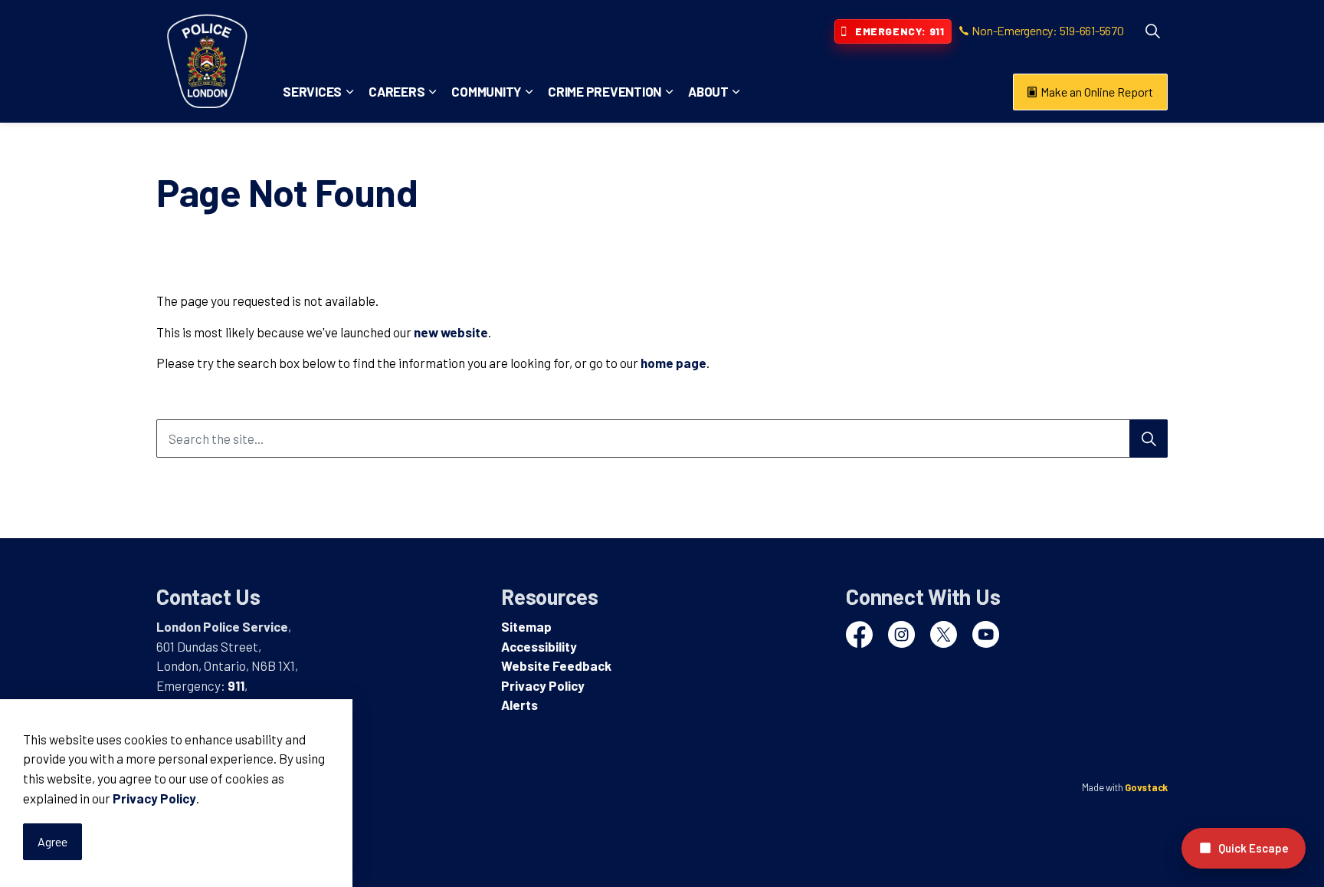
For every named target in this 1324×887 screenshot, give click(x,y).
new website (451, 332)
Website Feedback (556, 665)
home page (673, 362)
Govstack (1146, 787)
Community (486, 91)
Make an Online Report (1097, 91)
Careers (396, 91)
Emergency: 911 (899, 31)
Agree (52, 841)
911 (236, 685)
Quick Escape (1253, 848)
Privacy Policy (154, 798)
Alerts (519, 704)
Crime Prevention (604, 91)
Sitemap (526, 626)
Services (312, 91)
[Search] (1148, 438)
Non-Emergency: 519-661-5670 (1047, 30)
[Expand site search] (1152, 30)
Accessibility (539, 646)
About (708, 91)
